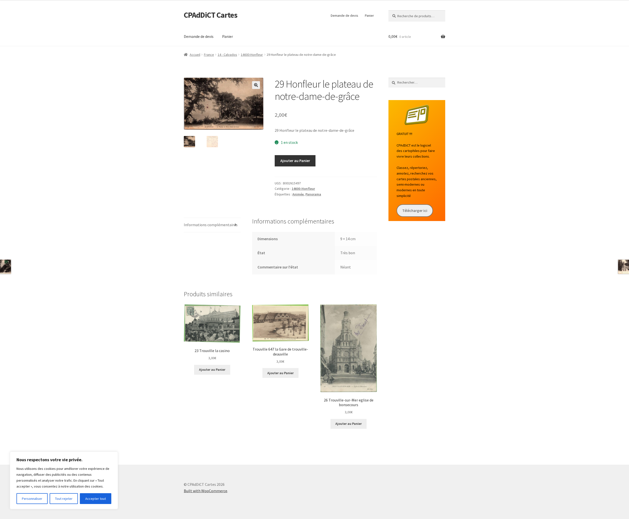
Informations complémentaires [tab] (211, 224)
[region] (64, 480)
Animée (298, 194)
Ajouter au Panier (295, 160)
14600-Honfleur (252, 54)
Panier (369, 15)
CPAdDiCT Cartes (210, 15)
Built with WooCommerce (205, 490)
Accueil (195, 54)
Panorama (313, 194)
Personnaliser (32, 498)
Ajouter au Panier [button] (212, 369)
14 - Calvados (227, 54)
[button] (256, 85)
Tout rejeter (63, 498)
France (209, 54)
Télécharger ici (414, 210)
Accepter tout (95, 498)
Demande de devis (344, 15)
